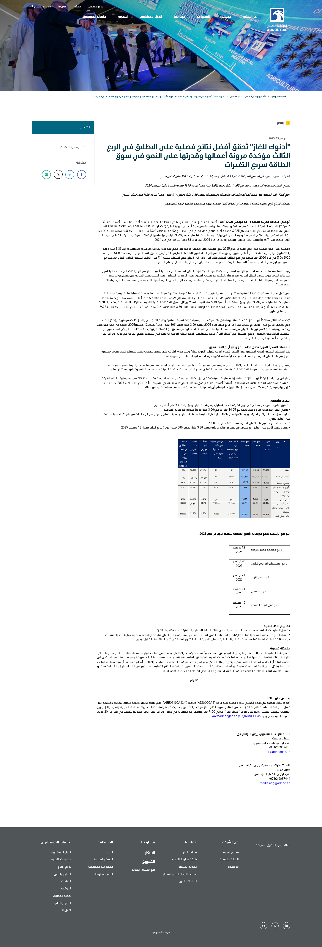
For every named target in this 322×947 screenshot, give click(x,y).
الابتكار (150, 853)
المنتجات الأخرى (188, 881)
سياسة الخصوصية (161, 932)
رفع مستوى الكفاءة (143, 870)
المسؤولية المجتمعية (100, 867)
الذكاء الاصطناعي (151, 17)
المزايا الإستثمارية (61, 852)
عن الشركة (250, 17)
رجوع (280, 123)
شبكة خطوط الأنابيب (184, 859)
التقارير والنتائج (62, 874)
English (46, 7)
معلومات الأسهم (61, 859)
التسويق (123, 17)
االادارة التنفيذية (229, 859)
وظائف (77, 7)
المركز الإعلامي (96, 7)
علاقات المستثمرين (94, 17)
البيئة (110, 852)
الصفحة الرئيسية (278, 97)
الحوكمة (66, 888)
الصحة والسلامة (103, 859)
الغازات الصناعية (187, 867)
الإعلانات (66, 881)
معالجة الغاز (190, 852)
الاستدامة (203, 17)
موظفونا (233, 867)
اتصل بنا (62, 7)
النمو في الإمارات (103, 874)
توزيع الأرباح (64, 867)
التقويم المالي (62, 903)
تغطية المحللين (62, 896)
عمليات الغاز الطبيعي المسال (180, 874)
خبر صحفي (235, 97)
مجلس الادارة (231, 852)
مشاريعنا (179, 17)
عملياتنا (226, 17)
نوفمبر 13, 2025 (277, 138)
